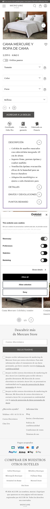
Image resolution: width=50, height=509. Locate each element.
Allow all (25, 277)
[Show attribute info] (45, 68)
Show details (37, 270)
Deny (25, 292)
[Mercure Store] (16, 6)
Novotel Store (36, 480)
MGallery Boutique (36, 471)
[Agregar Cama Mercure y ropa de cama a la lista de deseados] (46, 44)
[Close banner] (46, 215)
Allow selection (25, 285)
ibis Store (25, 485)
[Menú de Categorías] (4, 6)
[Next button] (31, 320)
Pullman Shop (36, 475)
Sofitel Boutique (14, 471)
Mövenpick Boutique (14, 475)
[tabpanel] (25, 165)
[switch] (44, 246)
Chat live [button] (6, 423)
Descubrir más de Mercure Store (25, 332)
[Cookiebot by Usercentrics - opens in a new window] (31, 214)
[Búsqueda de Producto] (33, 6)
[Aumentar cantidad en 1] (14, 108)
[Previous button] (19, 320)
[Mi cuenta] (45, 6)
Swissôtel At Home (14, 480)
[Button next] (43, 25)
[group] (25, 25)
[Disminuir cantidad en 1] (5, 108)
